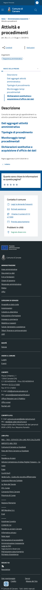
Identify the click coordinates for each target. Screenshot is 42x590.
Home (3, 18)
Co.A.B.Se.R (5, 473)
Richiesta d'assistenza (9, 554)
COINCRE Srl (6, 525)
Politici (3, 288)
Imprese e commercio (9, 319)
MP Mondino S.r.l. (8, 510)
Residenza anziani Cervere (11, 528)
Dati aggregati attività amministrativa (14, 125)
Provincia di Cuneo (8, 495)
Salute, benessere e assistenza (13, 326)
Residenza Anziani (8, 458)
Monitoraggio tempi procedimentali (13, 139)
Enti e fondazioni (7, 276)
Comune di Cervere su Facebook (13, 447)
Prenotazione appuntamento (12, 551)
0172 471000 (14, 384)
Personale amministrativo (11, 284)
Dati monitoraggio (8, 578)
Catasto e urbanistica (9, 311)
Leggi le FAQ (6, 546)
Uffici (3, 291)
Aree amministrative (9, 269)
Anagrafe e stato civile (10, 304)
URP (3, 334)
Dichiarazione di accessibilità (12, 540)
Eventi (3, 363)
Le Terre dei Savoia (8, 484)
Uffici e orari (5, 402)
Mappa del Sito (31, 581)
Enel (3, 514)
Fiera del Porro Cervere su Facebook (15, 450)
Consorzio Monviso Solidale (11, 480)
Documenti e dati (8, 273)
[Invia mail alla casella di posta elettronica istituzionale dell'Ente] (17, 391)
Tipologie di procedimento (17, 132)
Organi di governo (8, 280)
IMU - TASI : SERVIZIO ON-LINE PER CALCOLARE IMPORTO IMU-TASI (20, 441)
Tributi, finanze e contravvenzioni (14, 330)
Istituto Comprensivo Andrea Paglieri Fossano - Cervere (20, 464)
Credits (13, 581)
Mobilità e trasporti (8, 323)
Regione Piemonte (9, 3)
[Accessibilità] (6, 584)
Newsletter (5, 569)
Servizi (27, 578)
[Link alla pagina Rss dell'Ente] (2, 566)
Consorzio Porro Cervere (10, 491)
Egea (3, 469)
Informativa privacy (8, 532)
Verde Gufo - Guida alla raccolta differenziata (18, 476)
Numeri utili (5, 406)
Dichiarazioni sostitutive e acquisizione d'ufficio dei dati (18, 148)
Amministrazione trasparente (18, 18)
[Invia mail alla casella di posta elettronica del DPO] (21, 419)
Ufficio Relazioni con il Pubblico (13, 398)
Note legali (5, 536)
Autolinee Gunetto (8, 521)
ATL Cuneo (5, 488)
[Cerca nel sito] (34, 10)
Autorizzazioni (6, 308)
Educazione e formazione (11, 315)
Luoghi (4, 359)
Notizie (4, 347)
